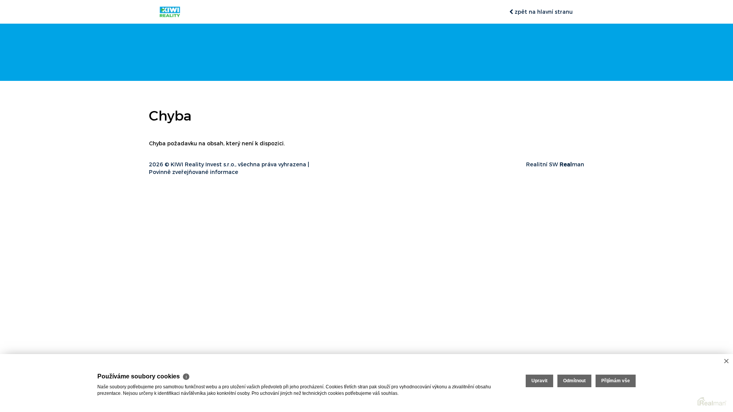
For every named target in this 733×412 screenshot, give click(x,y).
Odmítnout (574, 380)
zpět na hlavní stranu (543, 11)
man (572, 164)
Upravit (539, 380)
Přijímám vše (615, 380)
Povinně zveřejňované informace (193, 172)
